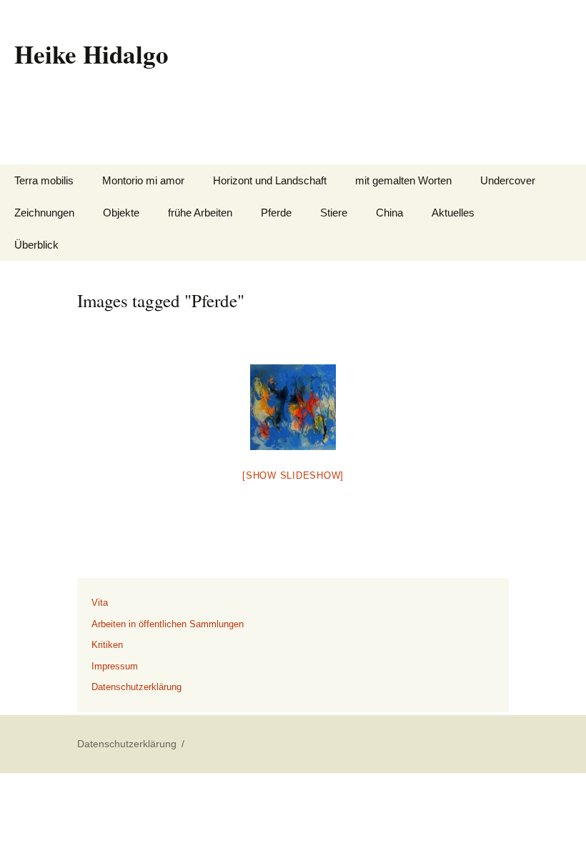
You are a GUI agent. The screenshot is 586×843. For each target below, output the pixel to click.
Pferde (276, 212)
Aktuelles (453, 212)
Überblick (36, 245)
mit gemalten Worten (403, 180)
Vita (99, 602)
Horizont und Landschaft (270, 180)
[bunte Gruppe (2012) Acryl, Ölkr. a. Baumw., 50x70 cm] (293, 407)
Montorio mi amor (143, 180)
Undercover (507, 180)
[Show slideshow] (293, 475)
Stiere (333, 212)
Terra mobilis (44, 180)
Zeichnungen (44, 212)
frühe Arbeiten (200, 212)
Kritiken (107, 644)
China (389, 212)
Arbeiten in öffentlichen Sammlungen (167, 624)
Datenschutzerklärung (136, 687)
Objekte (121, 212)
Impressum (114, 666)
